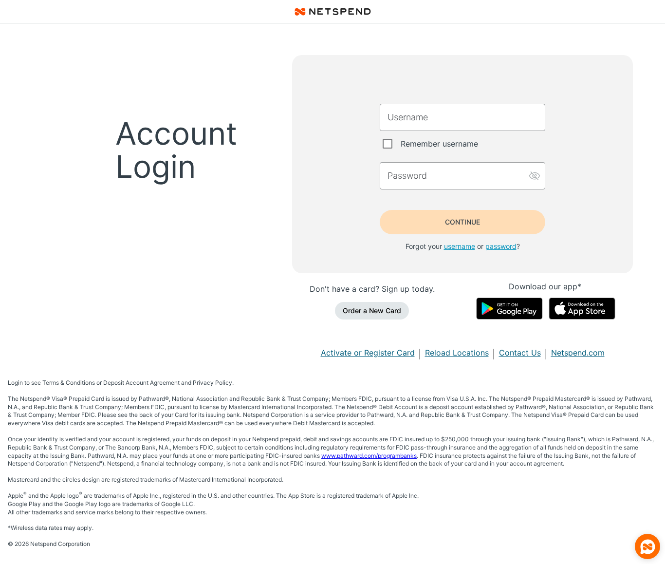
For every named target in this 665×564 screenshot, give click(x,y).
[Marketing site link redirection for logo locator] (333, 12)
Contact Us (520, 352)
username (459, 246)
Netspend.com (578, 352)
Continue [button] (462, 222)
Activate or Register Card (368, 352)
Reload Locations (457, 352)
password (501, 246)
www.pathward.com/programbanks (369, 455)
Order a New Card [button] (372, 310)
